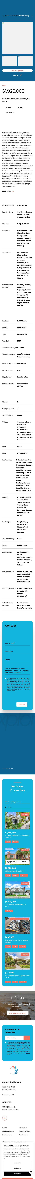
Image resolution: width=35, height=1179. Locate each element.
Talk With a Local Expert (17, 1013)
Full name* (9, 651)
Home (4, 1128)
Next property (23, 16)
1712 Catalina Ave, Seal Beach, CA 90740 (15, 906)
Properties (23, 1128)
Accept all (17, 1173)
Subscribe (27, 1038)
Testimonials (7, 1135)
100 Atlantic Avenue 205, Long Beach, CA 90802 (16, 941)
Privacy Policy (11, 690)
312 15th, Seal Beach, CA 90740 (14, 871)
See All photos (17, 71)
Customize (17, 1168)
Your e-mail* (10, 643)
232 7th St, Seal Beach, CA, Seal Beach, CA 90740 (17, 836)
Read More (6, 191)
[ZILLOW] (4, 1118)
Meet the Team (25, 1131)
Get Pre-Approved (12, 118)
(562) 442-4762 (8, 1087)
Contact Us (23, 1135)
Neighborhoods (8, 1131)
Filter (10, 807)
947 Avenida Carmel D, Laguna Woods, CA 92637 (17, 977)
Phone (7, 660)
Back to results (11, 16)
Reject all (18, 1163)
